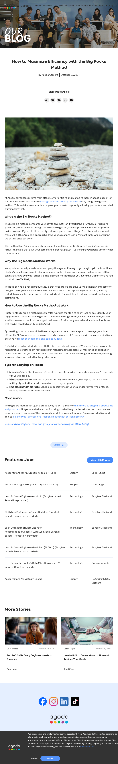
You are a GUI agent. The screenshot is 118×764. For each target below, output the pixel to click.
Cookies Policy (86, 747)
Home (38, 6)
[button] (34, 758)
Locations (69, 6)
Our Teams (58, 6)
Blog (111, 6)
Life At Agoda (98, 6)
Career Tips (59, 445)
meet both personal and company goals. (40, 339)
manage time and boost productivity (60, 201)
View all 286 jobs (100, 460)
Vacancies (47, 6)
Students (110, 12)
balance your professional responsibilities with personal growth (48, 417)
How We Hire (82, 6)
